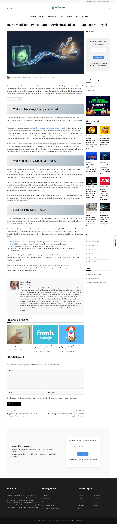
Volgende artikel (76, 411)
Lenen (69, 16)
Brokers (42, 16)
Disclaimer (45, 499)
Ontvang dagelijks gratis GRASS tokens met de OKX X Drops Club (91, 193)
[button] (115, 242)
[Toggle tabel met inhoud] (19, 99)
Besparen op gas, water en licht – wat (18, 346)
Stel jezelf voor (91, 90)
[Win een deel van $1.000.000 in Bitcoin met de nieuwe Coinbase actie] (105, 156)
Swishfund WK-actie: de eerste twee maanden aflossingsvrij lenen (105, 143)
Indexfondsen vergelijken (94, 274)
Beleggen (52, 16)
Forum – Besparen (92, 253)
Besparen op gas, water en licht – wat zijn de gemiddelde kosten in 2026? (22, 415)
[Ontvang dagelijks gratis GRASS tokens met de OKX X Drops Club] (91, 181)
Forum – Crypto (91, 257)
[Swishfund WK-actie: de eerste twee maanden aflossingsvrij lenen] (105, 130)
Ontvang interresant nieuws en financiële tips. (98, 43)
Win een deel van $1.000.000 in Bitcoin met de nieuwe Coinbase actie (105, 169)
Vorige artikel (12, 411)
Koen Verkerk (25, 282)
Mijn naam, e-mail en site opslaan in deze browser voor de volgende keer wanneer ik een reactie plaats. (43, 398)
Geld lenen (81, 505)
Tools (77, 16)
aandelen (21, 242)
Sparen (96, 505)
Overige (85, 16)
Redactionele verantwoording (51, 508)
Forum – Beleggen (91, 249)
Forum (86, 1)
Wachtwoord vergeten (103, 1)
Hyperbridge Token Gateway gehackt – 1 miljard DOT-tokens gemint (104, 220)
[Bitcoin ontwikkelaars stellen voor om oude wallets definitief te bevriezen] (91, 207)
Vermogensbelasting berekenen (96, 282)
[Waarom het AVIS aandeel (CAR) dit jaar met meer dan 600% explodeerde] (105, 181)
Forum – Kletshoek (92, 261)
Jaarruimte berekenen (93, 278)
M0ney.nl (79, 94)
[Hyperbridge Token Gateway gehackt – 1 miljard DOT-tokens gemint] (105, 207)
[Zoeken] (109, 8)
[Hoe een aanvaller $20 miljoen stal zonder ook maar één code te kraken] (91, 130)
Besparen (35, 77)
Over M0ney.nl (91, 86)
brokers (18, 248)
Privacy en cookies (48, 505)
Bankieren (97, 495)
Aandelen (32, 16)
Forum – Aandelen (92, 245)
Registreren (92, 1)
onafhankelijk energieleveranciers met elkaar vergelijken (48, 128)
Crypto (61, 16)
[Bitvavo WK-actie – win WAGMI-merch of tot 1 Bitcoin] (91, 156)
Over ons (45, 502)
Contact (44, 495)
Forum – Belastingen (92, 241)
